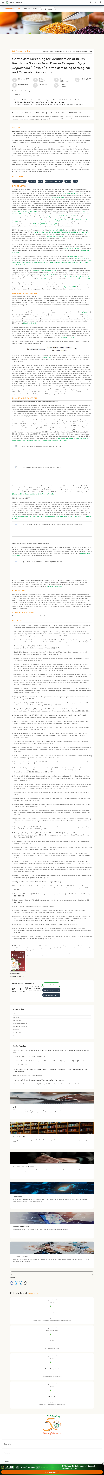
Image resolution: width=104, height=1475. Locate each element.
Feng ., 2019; (79, 516)
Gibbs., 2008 (39, 224)
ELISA (40, 181)
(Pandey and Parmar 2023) (71, 248)
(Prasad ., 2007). (85, 279)
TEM (75, 181)
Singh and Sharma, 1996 (55, 216)
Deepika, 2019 (46, 440)
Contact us (52, 1273)
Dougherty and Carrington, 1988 (49, 232)
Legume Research (12, 9)
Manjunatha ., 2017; (33, 440)
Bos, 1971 (35, 232)
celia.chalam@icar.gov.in (25, 91)
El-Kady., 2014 (52, 224)
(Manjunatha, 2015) (58, 197)
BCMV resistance (19, 181)
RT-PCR (68, 181)
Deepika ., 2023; (67, 516)
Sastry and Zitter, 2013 (72, 220)
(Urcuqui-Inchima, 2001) (55, 236)
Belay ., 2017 (31, 212)
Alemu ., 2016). (77, 193)
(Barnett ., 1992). (56, 230)
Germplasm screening (53, 181)
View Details (51, 985)
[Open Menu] (3, 2)
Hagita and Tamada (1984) (55, 586)
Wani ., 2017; (38, 516)
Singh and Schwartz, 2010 (62, 262)
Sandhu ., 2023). (70, 216)
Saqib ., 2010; (77, 262)
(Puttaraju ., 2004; (70, 277)
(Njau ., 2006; (18, 494)
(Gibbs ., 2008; (38, 271)
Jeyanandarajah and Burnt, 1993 (68, 438)
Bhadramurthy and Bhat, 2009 (22, 516)
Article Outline (48, 9)
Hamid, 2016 (21, 440)
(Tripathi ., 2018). (30, 323)
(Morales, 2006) (80, 258)
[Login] (101, 2)
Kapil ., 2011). (83, 277)
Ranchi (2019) (83, 313)
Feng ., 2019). (48, 494)
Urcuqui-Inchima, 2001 (68, 232)
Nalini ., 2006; (32, 262)
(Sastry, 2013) (72, 256)
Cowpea (32, 181)
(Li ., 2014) (41, 279)
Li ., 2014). (21, 264)
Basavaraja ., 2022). (59, 440)
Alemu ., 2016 (19, 212)
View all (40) (32, 1294)
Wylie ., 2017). (83, 232)
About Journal (29, 8)
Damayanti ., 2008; (46, 262)
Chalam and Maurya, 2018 (32, 494)
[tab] (52, 95)
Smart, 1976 (66, 193)
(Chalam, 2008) (47, 357)
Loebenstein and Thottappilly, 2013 (52, 220)
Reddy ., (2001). (67, 337)
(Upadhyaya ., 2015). (68, 287)
